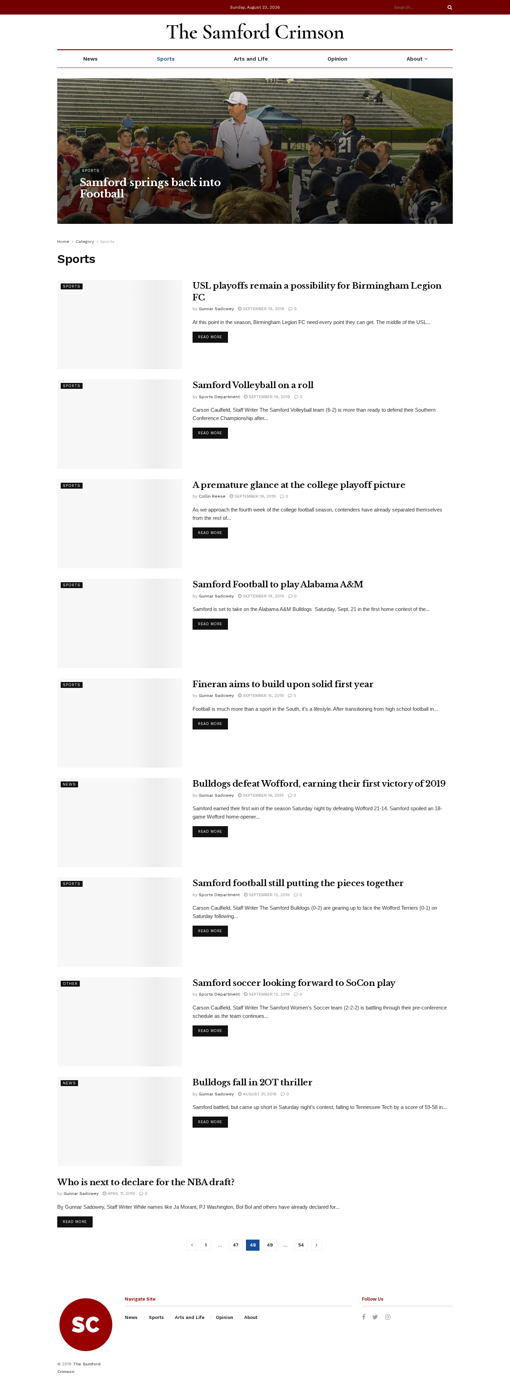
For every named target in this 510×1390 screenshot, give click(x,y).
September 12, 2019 (268, 894)
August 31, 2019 (259, 1094)
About (415, 59)
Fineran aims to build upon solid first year (283, 684)
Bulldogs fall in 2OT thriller (252, 1082)
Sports (166, 59)
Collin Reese (212, 496)
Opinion (337, 59)
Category (85, 241)
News (90, 59)
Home (63, 241)
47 (236, 1245)
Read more (210, 337)
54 (301, 1245)
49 (270, 1245)
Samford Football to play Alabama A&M (278, 584)
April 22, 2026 (137, 208)
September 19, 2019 (262, 308)
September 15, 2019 (262, 695)
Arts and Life (251, 59)
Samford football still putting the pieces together (298, 883)
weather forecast (449, 31)
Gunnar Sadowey (216, 308)
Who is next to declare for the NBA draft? (145, 1182)
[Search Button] (448, 7)
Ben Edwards (99, 208)
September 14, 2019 (262, 795)
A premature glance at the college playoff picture (299, 485)
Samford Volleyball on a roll (253, 385)
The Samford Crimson (255, 31)
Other (70, 983)
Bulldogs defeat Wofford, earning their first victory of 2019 (319, 784)
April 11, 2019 (120, 1193)
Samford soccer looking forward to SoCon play (294, 983)
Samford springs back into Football (150, 188)
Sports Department (219, 396)
